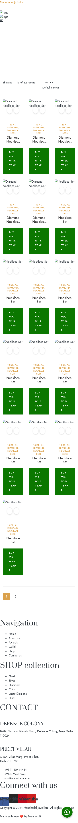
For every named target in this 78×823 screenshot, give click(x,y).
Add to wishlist (10, 110)
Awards (13, 642)
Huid (12, 698)
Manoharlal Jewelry (11, 2)
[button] (67, 812)
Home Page (17, 41)
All (68, 204)
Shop (12, 651)
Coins (12, 689)
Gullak (12, 647)
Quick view (16, 110)
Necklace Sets (13, 132)
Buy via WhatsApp (12, 161)
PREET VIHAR (15, 749)
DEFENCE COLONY (22, 724)
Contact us (15, 655)
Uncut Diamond (18, 694)
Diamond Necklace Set (13, 141)
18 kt (50, 41)
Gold (12, 676)
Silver (12, 681)
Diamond (36, 41)
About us (14, 638)
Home (12, 634)
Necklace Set (65, 219)
